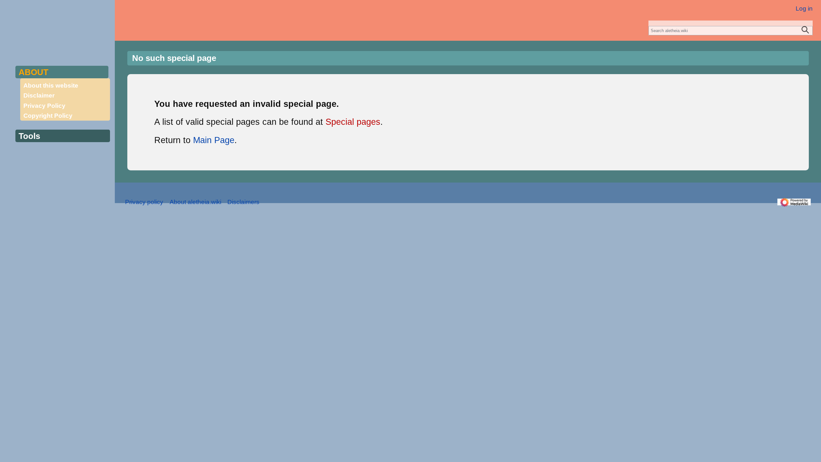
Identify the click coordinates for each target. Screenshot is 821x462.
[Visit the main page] (62, 25)
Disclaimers (243, 202)
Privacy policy (144, 202)
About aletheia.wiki (195, 202)
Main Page (213, 140)
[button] (61, 72)
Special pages (353, 122)
